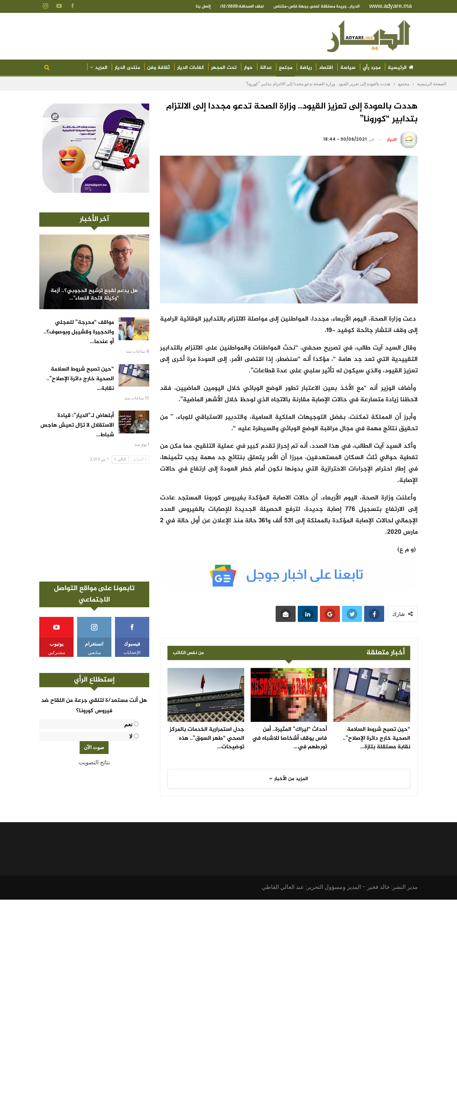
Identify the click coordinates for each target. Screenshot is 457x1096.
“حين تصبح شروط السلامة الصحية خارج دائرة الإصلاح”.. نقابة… (80, 379)
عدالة (266, 68)
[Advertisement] (94, 522)
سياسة (348, 68)
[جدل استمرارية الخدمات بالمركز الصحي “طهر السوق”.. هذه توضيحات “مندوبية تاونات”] (205, 695)
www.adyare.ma (390, 5)
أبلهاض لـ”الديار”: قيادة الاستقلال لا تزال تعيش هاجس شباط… (77, 425)
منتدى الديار (127, 68)
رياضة (306, 68)
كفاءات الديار (190, 68)
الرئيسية (397, 68)
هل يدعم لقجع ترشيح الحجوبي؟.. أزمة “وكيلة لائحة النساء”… (94, 294)
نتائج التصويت (94, 762)
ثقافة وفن (158, 68)
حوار (248, 68)
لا (130, 736)
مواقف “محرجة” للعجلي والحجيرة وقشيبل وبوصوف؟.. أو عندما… (79, 332)
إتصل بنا (203, 6)
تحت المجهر (224, 68)
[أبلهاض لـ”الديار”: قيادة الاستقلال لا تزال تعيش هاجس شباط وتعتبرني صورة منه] (134, 422)
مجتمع (285, 68)
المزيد (101, 68)
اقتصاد (326, 68)
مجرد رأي (372, 68)
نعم (128, 724)
